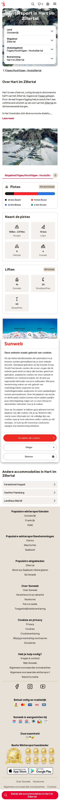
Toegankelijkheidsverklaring (30, 608)
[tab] (29, 175)
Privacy (30, 624)
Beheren (29, 456)
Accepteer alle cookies (29, 438)
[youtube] (43, 688)
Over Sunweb (30, 590)
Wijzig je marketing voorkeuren (30, 638)
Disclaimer (30, 642)
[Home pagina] (3, 4)
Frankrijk (30, 520)
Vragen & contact (30, 658)
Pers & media (30, 604)
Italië (30, 525)
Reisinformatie (30, 676)
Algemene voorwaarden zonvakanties (30, 667)
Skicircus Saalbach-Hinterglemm (30, 570)
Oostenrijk (30, 515)
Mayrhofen (30, 545)
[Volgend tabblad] (55, 175)
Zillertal (49, 102)
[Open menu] (55, 4)
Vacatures (30, 599)
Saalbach (30, 549)
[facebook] (17, 688)
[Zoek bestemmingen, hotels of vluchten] (33, 4)
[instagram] (30, 688)
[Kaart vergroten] (30, 335)
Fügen (41, 95)
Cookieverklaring (30, 633)
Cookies (30, 628)
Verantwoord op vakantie (30, 594)
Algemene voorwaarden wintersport (30, 672)
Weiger (29, 447)
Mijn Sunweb (30, 662)
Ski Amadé (30, 574)
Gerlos (30, 540)
